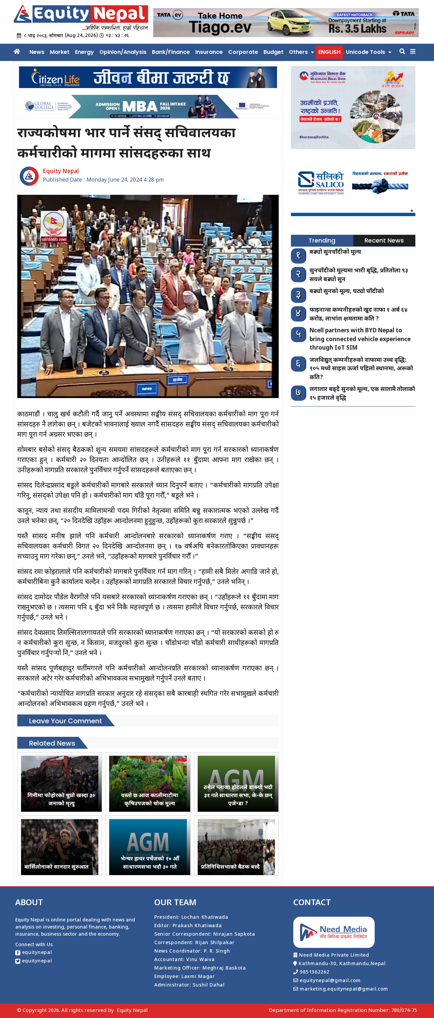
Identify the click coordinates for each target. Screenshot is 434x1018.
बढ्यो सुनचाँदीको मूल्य (335, 252)
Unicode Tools (365, 52)
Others (298, 52)
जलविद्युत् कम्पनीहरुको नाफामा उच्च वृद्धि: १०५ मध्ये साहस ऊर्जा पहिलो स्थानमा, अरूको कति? (361, 369)
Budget (273, 52)
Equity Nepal (132, 1010)
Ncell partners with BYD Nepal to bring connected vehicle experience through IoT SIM (360, 339)
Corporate (243, 52)
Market (60, 52)
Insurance (209, 52)
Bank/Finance (171, 52)
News (36, 52)
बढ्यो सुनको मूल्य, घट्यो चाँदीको (347, 291)
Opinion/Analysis (122, 52)
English (329, 52)
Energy (84, 52)
